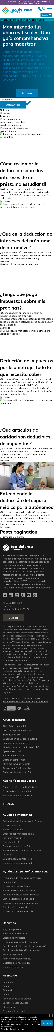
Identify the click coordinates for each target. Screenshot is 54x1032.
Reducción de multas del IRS (17, 772)
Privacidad (5, 1029)
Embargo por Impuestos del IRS (18, 833)
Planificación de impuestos (16, 907)
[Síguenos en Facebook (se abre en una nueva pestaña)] (5, 595)
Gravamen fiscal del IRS (14, 838)
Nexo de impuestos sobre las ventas (21, 894)
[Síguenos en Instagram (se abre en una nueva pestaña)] (17, 595)
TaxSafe (9, 804)
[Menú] (49, 8)
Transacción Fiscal (12, 734)
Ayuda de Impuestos (11, 124)
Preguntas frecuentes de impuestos (20, 942)
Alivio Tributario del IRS (14, 726)
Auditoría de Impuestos (12, 121)
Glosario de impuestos (14, 937)
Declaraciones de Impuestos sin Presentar (23, 821)
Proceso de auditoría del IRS (17, 791)
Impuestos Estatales (13, 967)
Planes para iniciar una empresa (19, 890)
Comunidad (8, 990)
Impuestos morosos (12, 825)
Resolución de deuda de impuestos (20, 903)
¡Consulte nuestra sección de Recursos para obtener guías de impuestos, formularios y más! (27, 2)
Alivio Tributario (8, 130)
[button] (13, 104)
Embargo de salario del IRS (16, 846)
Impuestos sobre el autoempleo (18, 911)
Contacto (7, 994)
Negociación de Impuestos (16, 743)
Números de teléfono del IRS (17, 958)
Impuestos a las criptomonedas (18, 863)
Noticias (4, 109)
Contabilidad (9, 882)
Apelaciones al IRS (12, 751)
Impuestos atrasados (13, 829)
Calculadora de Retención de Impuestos (22, 950)
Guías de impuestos (12, 954)
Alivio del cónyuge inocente (16, 764)
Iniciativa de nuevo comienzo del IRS (21, 747)
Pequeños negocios (10, 118)
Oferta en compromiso (14, 759)
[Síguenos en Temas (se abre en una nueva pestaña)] (35, 595)
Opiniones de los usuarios (15, 1003)
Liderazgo (8, 982)
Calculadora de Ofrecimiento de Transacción (25, 946)
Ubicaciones (9, 1007)
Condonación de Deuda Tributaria (20, 739)
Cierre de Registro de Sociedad (18, 899)
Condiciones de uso (17, 1029)
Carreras (7, 986)
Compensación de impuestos (17, 859)
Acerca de (10, 975)
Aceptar (47, 1023)
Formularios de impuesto (15, 933)
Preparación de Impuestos (14, 127)
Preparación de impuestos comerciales (22, 878)
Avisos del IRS (10, 854)
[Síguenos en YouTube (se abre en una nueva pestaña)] (29, 595)
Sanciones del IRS (11, 842)
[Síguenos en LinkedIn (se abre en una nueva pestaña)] (11, 595)
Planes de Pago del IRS (14, 755)
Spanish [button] (45, 15)
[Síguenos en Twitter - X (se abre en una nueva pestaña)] (23, 595)
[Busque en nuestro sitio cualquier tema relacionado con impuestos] (44, 9)
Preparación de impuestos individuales (22, 850)
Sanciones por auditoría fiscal (17, 795)
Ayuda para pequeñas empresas (25, 871)
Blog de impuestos (12, 929)
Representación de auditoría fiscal (20, 787)
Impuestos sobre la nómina (16, 886)
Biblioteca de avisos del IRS (16, 963)
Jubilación (5, 115)
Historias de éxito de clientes (17, 998)
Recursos (5, 112)
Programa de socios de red (16, 1011)
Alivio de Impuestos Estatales (17, 730)
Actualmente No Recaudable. (17, 768)
